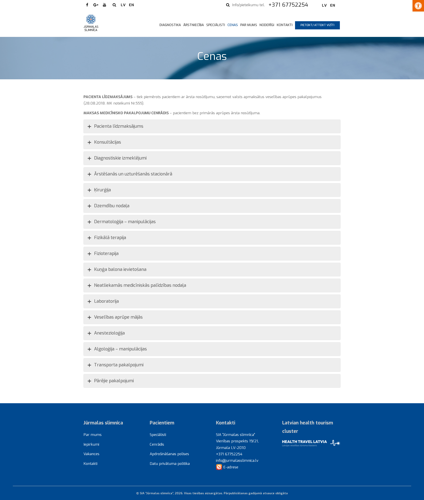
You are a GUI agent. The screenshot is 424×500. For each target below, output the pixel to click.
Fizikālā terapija (110, 238)
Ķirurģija (102, 190)
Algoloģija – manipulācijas (120, 349)
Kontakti (285, 25)
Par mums (248, 25)
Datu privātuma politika (170, 463)
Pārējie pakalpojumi (114, 381)
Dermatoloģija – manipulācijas (125, 222)
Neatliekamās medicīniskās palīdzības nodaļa (140, 285)
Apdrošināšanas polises (169, 453)
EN (131, 4)
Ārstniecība (193, 25)
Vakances (91, 453)
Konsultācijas (107, 142)
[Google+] (96, 5)
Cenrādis (157, 444)
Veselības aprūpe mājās (118, 317)
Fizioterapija (106, 254)
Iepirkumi (91, 444)
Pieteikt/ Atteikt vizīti (317, 25)
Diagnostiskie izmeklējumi (120, 158)
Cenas (232, 25)
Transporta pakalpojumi (119, 365)
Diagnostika (170, 25)
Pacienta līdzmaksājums (118, 126)
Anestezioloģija (109, 333)
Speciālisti (215, 25)
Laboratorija (106, 301)
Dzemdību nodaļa (111, 206)
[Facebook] (87, 5)
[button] (418, 5)
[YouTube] (104, 5)
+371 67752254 (289, 4)
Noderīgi (266, 25)
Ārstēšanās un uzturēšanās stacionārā (133, 174)
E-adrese (230, 467)
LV (123, 4)
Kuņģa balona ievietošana (120, 269)
